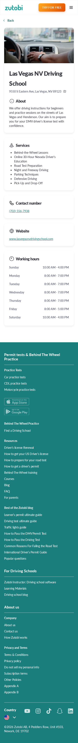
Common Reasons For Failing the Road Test (30, 546)
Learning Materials (15, 588)
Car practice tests (15, 377)
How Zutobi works (15, 637)
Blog (7, 485)
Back (10, 20)
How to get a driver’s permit (21, 466)
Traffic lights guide (15, 527)
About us (9, 625)
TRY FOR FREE (51, 7)
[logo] (14, 7)
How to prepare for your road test (25, 460)
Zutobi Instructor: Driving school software (30, 582)
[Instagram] (38, 711)
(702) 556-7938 (19, 211)
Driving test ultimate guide (20, 521)
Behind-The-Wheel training (20, 472)
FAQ (7, 491)
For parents (11, 497)
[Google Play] (39, 411)
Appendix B (11, 692)
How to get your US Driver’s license (26, 454)
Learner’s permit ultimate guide (23, 515)
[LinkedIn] (70, 711)
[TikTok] (49, 711)
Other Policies (12, 679)
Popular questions (15, 558)
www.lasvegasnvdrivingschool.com (31, 239)
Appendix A (11, 686)
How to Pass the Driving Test (22, 539)
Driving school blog (16, 594)
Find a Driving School (17, 430)
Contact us (11, 631)
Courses (9, 479)
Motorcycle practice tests (19, 389)
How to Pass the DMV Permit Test (25, 533)
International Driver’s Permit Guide (25, 552)
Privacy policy (12, 661)
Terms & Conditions (16, 654)
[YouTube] (27, 711)
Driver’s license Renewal (19, 447)
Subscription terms (15, 673)
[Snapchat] (59, 711)
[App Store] (39, 401)
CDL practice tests (15, 383)
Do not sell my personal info (21, 667)
